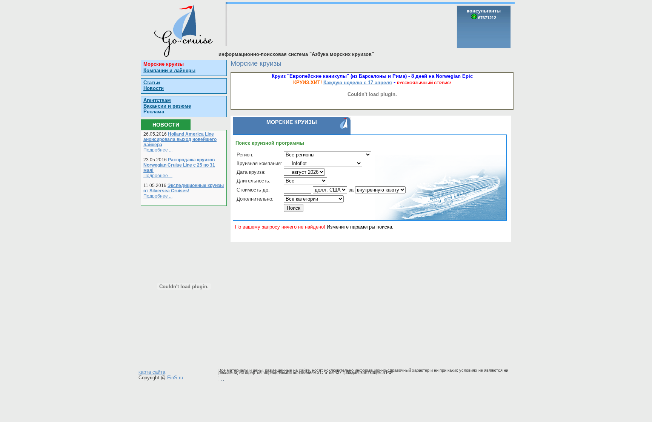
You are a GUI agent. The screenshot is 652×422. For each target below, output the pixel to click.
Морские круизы (163, 64)
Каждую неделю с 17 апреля (357, 82)
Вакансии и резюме (167, 106)
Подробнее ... (157, 150)
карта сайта (151, 372)
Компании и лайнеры (169, 70)
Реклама (153, 111)
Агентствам (157, 100)
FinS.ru (175, 377)
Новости (153, 88)
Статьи (151, 82)
